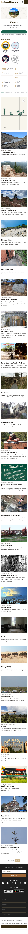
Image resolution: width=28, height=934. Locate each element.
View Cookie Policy (22, 923)
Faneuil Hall (5, 816)
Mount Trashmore (7, 696)
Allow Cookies (14, 926)
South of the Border (8, 786)
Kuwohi (3, 726)
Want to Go (9, 92)
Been (2, 92)
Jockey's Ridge (6, 667)
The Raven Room (7, 637)
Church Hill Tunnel (7, 331)
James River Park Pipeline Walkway (13, 363)
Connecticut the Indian (9, 452)
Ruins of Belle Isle (7, 423)
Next (17, 860)
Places (4, 900)
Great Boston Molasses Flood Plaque (11, 485)
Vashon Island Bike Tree (9, 575)
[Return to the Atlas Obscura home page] (9, 2)
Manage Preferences (14, 931)
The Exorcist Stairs (7, 270)
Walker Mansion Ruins (8, 210)
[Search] (22, 2)
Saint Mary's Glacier (8, 152)
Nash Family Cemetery (9, 299)
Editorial (5, 905)
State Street (5, 756)
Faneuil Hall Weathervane (10, 847)
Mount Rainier (6, 607)
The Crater (4, 393)
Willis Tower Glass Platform (10, 516)
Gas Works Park (6, 545)
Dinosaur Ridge (6, 240)
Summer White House (8, 180)
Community (6, 915)
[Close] (26, 918)
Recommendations (19, 92)
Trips (3, 910)
